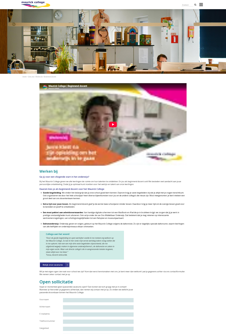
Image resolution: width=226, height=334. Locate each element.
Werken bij (39, 77)
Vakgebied (44, 328)
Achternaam (44, 306)
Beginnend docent (50, 77)
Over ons (31, 77)
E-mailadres (44, 314)
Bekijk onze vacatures (53, 265)
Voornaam (44, 299)
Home (24, 77)
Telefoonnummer (47, 321)
